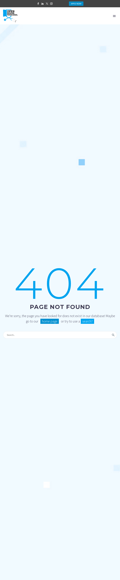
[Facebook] (38, 3)
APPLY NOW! (76, 3)
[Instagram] (51, 3)
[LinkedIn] (42, 3)
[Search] (113, 335)
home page (49, 321)
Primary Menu (114, 16)
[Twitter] (47, 3)
